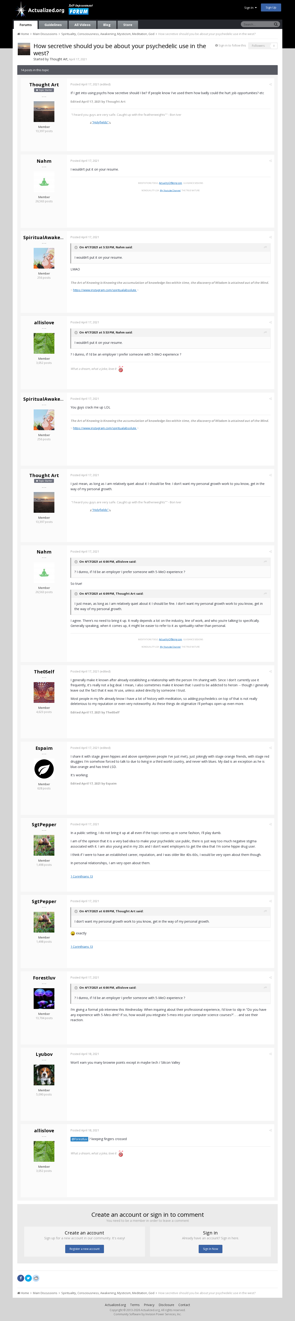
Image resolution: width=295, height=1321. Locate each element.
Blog (107, 25)
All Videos (82, 25)
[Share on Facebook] (20, 1278)
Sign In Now (210, 1249)
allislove (44, 322)
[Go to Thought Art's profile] (24, 49)
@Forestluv (79, 1139)
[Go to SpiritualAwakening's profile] (44, 258)
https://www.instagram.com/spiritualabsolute (105, 290)
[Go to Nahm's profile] (44, 181)
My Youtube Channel (170, 190)
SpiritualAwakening (47, 237)
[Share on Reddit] (35, 1277)
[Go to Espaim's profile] (44, 769)
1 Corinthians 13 (82, 876)
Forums (26, 25)
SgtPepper (44, 824)
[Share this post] (270, 84)
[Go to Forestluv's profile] (44, 998)
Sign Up (271, 7)
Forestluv (44, 978)
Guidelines (53, 25)
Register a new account (85, 1249)
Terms (135, 1305)
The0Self (44, 672)
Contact (184, 1305)
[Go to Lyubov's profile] (44, 1075)
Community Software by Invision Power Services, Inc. (147, 1314)
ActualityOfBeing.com (170, 183)
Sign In (249, 8)
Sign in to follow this (232, 45)
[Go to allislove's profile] (44, 343)
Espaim (44, 748)
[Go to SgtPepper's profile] (44, 845)
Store (127, 25)
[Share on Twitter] (28, 1278)
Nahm (44, 161)
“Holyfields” (100, 122)
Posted (85, 84)
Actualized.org (115, 1305)
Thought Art (59, 59)
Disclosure (166, 1305)
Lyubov (44, 1054)
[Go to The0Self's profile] (44, 692)
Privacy (149, 1305)
